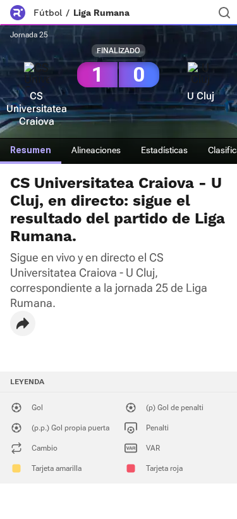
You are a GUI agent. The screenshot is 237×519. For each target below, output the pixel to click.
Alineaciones (96, 150)
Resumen (30, 150)
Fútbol (47, 13)
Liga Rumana (101, 13)
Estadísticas (164, 150)
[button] (22, 323)
